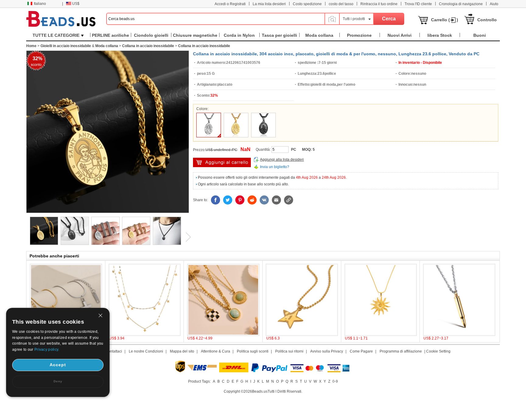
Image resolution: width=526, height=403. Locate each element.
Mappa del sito (182, 351)
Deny (58, 381)
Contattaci (113, 351)
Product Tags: (199, 381)
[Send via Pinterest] (239, 200)
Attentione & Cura (215, 351)
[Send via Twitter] (227, 200)
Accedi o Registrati (230, 4)
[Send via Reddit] (252, 200)
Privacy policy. (46, 349)
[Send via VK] (264, 200)
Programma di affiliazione (401, 351)
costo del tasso (341, 4)
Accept (58, 364)
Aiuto (494, 4)
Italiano (40, 4)
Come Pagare (361, 351)
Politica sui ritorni (289, 351)
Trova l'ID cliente (418, 4)
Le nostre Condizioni (146, 351)
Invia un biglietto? (274, 167)
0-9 (335, 381)
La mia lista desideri (269, 4)
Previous (26, 237)
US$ (75, 4)
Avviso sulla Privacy (326, 351)
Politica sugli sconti (252, 351)
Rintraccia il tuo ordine (379, 4)
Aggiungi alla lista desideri (282, 159)
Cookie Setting (438, 351)
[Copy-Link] (288, 200)
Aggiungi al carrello (222, 162)
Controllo (487, 19)
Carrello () (444, 19)
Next (186, 237)
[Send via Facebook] (215, 200)
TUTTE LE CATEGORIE (56, 35)
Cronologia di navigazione (461, 4)
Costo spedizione (307, 4)
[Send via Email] (276, 200)
